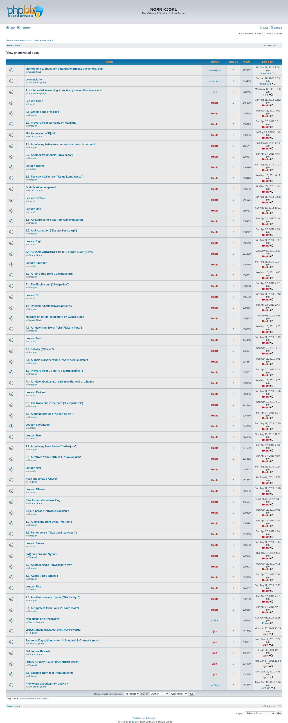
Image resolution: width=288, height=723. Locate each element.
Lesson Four (34, 338)
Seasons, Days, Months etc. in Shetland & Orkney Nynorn (62, 640)
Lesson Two (33, 435)
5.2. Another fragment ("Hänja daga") (49, 155)
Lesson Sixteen (35, 198)
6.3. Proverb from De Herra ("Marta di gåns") (54, 370)
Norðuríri (214, 685)
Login (12, 28)
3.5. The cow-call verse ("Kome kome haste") (54, 176)
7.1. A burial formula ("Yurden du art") (50, 414)
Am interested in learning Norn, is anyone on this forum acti (63, 90)
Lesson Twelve (35, 165)
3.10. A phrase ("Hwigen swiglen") (47, 511)
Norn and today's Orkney (42, 478)
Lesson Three (34, 101)
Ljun (214, 631)
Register (25, 28)
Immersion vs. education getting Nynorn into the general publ (64, 68)
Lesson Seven (35, 543)
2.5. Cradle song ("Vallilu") (42, 111)
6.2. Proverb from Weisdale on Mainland (51, 122)
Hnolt (214, 102)
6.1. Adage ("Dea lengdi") (42, 575)
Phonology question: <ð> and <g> (47, 683)
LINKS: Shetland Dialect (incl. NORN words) (53, 629)
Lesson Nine (34, 467)
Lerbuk (32, 104)
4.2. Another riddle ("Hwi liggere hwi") (49, 565)
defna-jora (214, 70)
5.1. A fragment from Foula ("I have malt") (52, 608)
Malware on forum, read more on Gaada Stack (55, 316)
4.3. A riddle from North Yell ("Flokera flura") (54, 327)
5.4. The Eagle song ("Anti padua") (47, 284)
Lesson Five (33, 586)
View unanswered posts (19, 40)
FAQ (265, 28)
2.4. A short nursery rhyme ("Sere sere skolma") (57, 360)
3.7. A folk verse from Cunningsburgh (49, 273)
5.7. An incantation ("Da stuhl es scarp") (51, 230)
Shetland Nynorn (37, 82)
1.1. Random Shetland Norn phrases (49, 306)
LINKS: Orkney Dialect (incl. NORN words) (52, 662)
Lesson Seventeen (38, 424)
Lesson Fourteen (36, 263)
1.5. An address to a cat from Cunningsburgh (54, 219)
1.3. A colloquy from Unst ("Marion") (49, 521)
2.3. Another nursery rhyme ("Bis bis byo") (53, 597)
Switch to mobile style (144, 718)
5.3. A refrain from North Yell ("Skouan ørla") (54, 457)
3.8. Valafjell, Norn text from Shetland (49, 672)
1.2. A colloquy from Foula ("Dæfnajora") (51, 446)
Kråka (214, 620)
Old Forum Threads (38, 651)
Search (277, 28)
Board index (13, 45)
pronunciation (34, 79)
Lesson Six (33, 295)
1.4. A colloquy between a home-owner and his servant (60, 144)
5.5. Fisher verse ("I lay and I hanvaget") (51, 532)
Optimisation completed (41, 187)
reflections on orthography (43, 619)
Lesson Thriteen (36, 392)
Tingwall (32, 482)
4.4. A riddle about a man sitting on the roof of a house (60, 381)
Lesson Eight (34, 241)
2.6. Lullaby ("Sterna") (40, 349)
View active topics (43, 40)
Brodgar (32, 115)
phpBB (132, 722)
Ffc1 (214, 92)
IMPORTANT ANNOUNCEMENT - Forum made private (60, 252)
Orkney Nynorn (36, 622)
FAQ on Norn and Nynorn (41, 554)
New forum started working (43, 500)
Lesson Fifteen (35, 489)
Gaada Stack (35, 72)
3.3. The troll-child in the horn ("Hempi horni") (54, 403)
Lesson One (33, 209)
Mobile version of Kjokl (40, 133)
